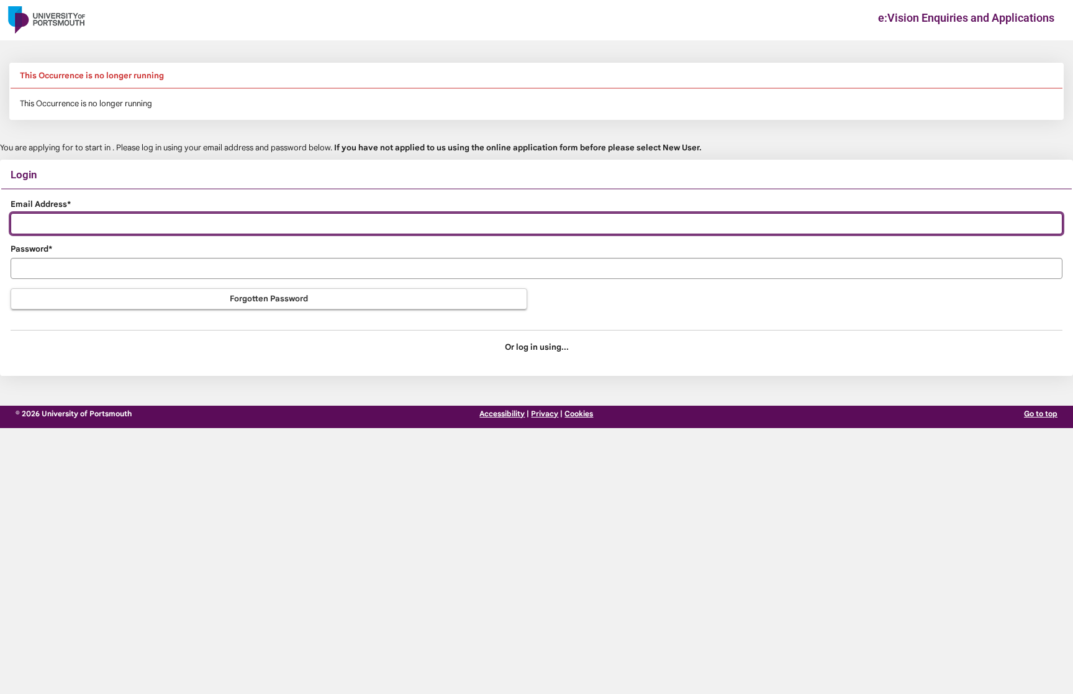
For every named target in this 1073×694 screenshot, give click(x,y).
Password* (31, 249)
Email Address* (41, 204)
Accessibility (502, 413)
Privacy (544, 413)
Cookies (578, 413)
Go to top (1040, 413)
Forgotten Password (269, 298)
